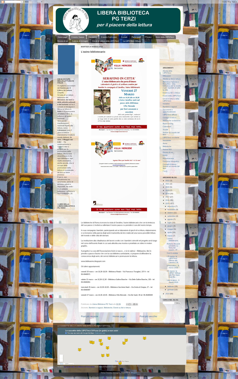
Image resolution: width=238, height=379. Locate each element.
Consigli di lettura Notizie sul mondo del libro (171, 166)
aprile (169, 232)
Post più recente (89, 316)
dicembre (171, 206)
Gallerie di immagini (80, 41)
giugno (170, 226)
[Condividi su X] (132, 304)
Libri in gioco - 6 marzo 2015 (173, 281)
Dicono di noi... (168, 152)
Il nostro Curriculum (109, 37)
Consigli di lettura (169, 118)
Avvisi (165, 143)
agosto (170, 219)
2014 (167, 294)
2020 (167, 187)
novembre (171, 209)
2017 (167, 197)
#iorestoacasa (168, 158)
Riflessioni (167, 76)
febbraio (170, 286)
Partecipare (136, 37)
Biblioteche (108, 308)
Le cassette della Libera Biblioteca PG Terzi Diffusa (79, 366)
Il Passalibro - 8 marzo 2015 (173, 267)
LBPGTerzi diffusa (170, 115)
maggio (170, 229)
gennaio (170, 290)
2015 (167, 203)
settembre (171, 216)
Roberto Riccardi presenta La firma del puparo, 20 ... (173, 247)
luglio (169, 223)
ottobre (170, 213)
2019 (167, 190)
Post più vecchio (148, 316)
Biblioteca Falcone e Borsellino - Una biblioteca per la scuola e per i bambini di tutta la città (172, 86)
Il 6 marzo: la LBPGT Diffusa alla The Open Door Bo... (173, 274)
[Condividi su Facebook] (134, 304)
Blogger (134, 373)
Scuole (165, 130)
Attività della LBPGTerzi (167, 72)
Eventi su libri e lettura (122, 308)
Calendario (167, 127)
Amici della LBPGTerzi (165, 37)
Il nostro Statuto (78, 37)
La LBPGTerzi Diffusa (132, 41)
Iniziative (166, 104)
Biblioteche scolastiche (171, 121)
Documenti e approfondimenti (169, 111)
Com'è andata (172, 253)
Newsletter (167, 140)
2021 (167, 184)
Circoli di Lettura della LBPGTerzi (105, 41)
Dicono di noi (62, 41)
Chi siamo (93, 37)
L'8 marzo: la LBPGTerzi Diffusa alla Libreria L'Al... (173, 259)
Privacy (148, 37)
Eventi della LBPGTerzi (172, 96)
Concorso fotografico (171, 161)
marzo (170, 236)
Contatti (124, 37)
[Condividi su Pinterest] (136, 304)
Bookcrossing (168, 124)
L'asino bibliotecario (172, 240)
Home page (62, 37)
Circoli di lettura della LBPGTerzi (171, 100)
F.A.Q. (165, 171)
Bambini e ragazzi (96, 308)
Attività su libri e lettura (171, 79)
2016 (167, 200)
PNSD (165, 155)
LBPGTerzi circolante (171, 137)
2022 (167, 181)
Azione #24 (167, 149)
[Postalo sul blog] (129, 304)
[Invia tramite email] (127, 304)
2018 (167, 194)
